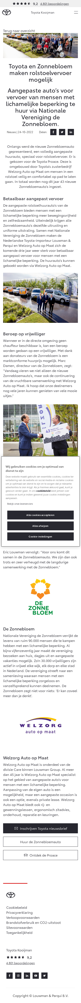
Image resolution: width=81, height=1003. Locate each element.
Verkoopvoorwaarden (23, 917)
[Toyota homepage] (6, 12)
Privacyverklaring (19, 912)
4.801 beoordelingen (54, 3)
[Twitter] (62, 132)
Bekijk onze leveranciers (20, 503)
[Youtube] (35, 975)
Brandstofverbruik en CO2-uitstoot (33, 922)
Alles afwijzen (40, 525)
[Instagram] (18, 975)
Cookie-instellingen (40, 536)
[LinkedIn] (71, 132)
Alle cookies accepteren (40, 514)
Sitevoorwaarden (19, 927)
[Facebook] (53, 132)
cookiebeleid (43, 490)
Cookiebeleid (16, 907)
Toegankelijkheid (19, 932)
